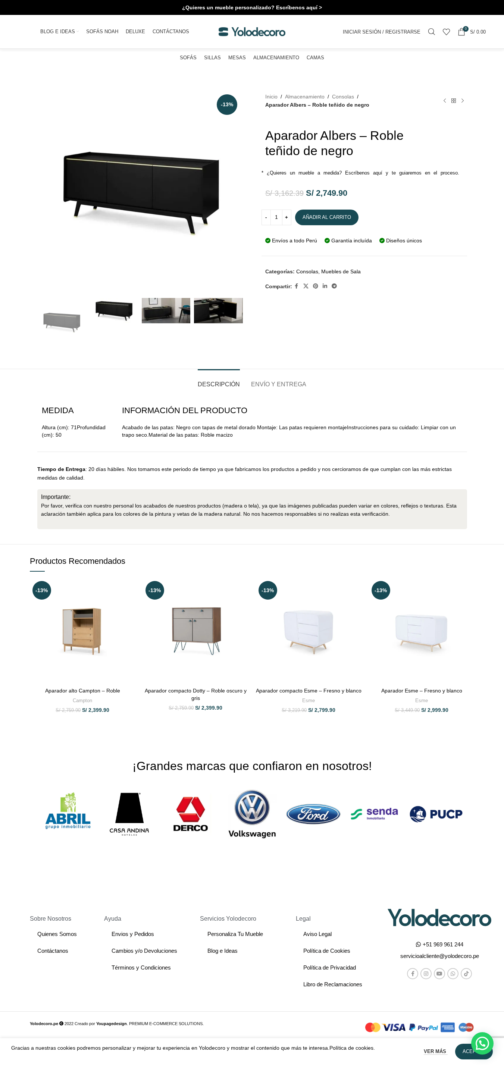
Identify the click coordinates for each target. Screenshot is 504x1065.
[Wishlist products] (446, 31)
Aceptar (474, 1051)
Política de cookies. (352, 1048)
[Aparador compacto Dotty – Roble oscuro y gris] (195, 631)
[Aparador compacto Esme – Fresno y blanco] (308, 631)
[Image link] (439, 917)
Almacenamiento (305, 97)
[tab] (219, 380)
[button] (439, 955)
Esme (308, 700)
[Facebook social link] (296, 286)
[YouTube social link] (439, 973)
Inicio (271, 97)
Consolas (343, 97)
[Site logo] (252, 31)
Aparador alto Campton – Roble (82, 691)
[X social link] (306, 286)
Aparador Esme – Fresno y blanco (421, 691)
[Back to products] (453, 100)
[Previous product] (444, 100)
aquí (377, 173)
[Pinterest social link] (315, 286)
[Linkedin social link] (324, 286)
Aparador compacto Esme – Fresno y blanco (308, 691)
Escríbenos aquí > (299, 7)
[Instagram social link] (426, 973)
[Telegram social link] (334, 286)
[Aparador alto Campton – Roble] (82, 631)
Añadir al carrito (327, 217)
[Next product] (462, 100)
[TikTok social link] (466, 973)
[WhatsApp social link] (452, 973)
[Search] (431, 31)
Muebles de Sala (341, 271)
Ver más (436, 1051)
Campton (82, 700)
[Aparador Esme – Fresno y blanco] (422, 631)
